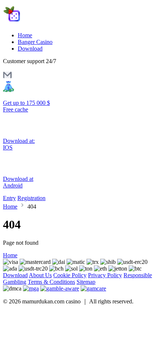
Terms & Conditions (51, 282)
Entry (9, 198)
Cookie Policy (70, 275)
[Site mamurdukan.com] (34, 23)
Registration (31, 198)
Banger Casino (35, 42)
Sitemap (86, 282)
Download (30, 48)
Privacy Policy (105, 275)
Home (25, 35)
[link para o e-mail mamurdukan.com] (7, 77)
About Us (40, 275)
